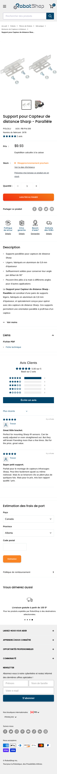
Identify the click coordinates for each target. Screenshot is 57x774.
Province (7, 526)
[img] (9, 419)
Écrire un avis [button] (28, 400)
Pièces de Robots (25, 26)
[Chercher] (50, 16)
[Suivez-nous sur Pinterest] (22, 731)
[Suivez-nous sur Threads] (45, 731)
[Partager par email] (52, 209)
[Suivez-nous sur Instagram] (17, 731)
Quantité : (8, 186)
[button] (10, 136)
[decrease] (18, 186)
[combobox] (24, 16)
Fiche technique (13, 347)
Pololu (7, 128)
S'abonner (28, 698)
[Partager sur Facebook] (34, 209)
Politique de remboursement (16, 572)
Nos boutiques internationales (15, 712)
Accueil (4, 26)
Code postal (9, 540)
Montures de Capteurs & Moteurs (14, 29)
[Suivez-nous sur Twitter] (11, 731)
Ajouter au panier (28, 197)
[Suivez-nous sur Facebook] (5, 731)
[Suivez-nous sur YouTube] (28, 731)
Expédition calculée (23, 152)
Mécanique (40, 26)
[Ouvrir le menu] (4, 6)
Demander (35, 234)
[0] (51, 6)
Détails (8, 234)
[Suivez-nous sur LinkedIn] (40, 731)
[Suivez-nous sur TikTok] (34, 731)
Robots (13, 26)
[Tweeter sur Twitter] (46, 209)
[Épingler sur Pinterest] (40, 209)
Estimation (12, 559)
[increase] (36, 186)
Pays (5, 512)
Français (10, 717)
